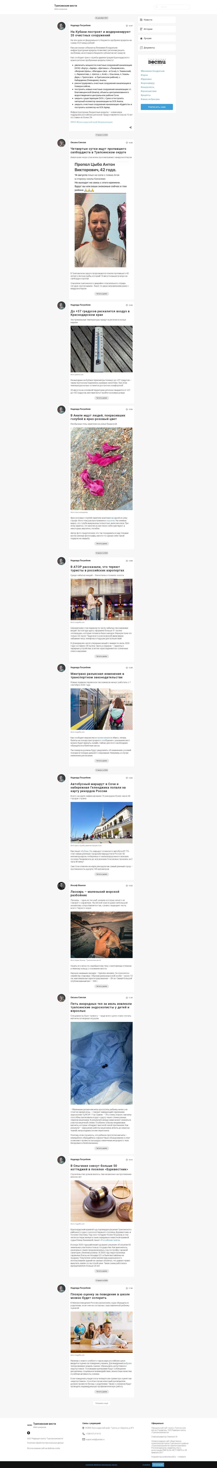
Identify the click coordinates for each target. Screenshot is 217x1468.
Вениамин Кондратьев (153, 71)
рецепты (146, 95)
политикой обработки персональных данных (101, 1465)
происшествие (149, 91)
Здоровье (147, 79)
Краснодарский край (87, 122)
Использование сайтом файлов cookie (43, 1448)
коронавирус (148, 83)
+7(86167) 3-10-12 (93, 1434)
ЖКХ (74, 122)
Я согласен (158, 1464)
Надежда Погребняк (81, 25)
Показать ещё (101, 1403)
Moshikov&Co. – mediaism (175, 1457)
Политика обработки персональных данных (45, 1443)
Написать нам (157, 107)
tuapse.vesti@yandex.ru (95, 1439)
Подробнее (146, 1465)
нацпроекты (148, 87)
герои (145, 75)
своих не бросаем (151, 99)
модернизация (106, 122)
